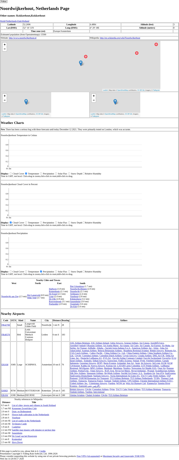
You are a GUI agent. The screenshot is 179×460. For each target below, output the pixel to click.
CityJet (78, 355)
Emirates (88, 360)
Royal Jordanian (138, 371)
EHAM (5, 364)
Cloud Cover (18, 173)
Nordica (126, 368)
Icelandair (121, 363)
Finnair (136, 360)
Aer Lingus (144, 343)
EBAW (5, 395)
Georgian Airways (88, 363)
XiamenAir (152, 383)
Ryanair (150, 371)
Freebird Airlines (153, 360)
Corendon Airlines (90, 355)
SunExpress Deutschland (81, 376)
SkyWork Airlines (112, 373)
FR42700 (6, 325)
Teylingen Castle (19, 424)
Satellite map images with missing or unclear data (33, 430)
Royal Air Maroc (122, 371)
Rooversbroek (55, 301)
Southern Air (149, 373)
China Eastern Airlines (136, 353)
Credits (42, 451)
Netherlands (11, 21)
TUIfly (157, 378)
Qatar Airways (97, 371)
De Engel (53, 294)
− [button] (5, 49)
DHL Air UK (159, 355)
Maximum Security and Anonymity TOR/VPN (123, 456)
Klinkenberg (75, 299)
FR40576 (6, 334)
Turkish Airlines (119, 381)
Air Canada (145, 345)
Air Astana (124, 345)
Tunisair (107, 381)
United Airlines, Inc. (79, 383)
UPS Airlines (133, 381)
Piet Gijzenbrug (77, 286)
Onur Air (161, 368)
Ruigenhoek (54, 291)
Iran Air (130, 363)
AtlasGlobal (75, 350)
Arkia (156, 348)
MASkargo (84, 368)
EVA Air (107, 358)
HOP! (99, 363)
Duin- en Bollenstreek (21, 411)
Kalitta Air (85, 366)
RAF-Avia (109, 371)
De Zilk (52, 299)
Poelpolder (53, 304)
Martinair (108, 368)
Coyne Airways (130, 355)
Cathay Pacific (96, 353)
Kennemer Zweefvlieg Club (24, 408)
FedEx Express (125, 360)
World (2, 21)
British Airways (157, 350)
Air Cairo (134, 345)
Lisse (51, 296)
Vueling (111, 383)
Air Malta (166, 345)
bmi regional (98, 392)
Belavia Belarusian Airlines (110, 350)
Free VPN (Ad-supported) (88, 456)
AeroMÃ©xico (157, 343)
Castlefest (16, 427)
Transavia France (95, 381)
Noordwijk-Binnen (78, 289)
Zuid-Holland (23, 21)
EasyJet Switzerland (152, 358)
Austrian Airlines (89, 350)
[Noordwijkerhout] (81, 63)
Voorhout (74, 296)
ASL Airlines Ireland (100, 343)
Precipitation (48, 173)
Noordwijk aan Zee (9, 296)
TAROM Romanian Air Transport (94, 378)
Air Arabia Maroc (111, 345)
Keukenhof (17, 439)
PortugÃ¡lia (83, 371)
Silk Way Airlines (78, 373)
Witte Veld (31, 297)
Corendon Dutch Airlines (110, 355)
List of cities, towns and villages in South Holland (34, 405)
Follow (3, 1)
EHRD (5, 390)
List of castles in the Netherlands (26, 421)
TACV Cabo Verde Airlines (153, 376)
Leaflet (105, 90)
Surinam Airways (101, 376)
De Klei (73, 306)
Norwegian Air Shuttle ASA (143, 368)
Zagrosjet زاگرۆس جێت (89, 386)
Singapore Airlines (95, 373)
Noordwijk (75, 291)
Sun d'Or (160, 373)
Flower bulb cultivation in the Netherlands (30, 414)
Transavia (82, 381)
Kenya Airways (98, 366)
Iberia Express (109, 363)
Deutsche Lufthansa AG (91, 358)
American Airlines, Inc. (142, 348)
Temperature (33, 173)
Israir (137, 363)
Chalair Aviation (93, 395)
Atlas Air (164, 348)
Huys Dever (17, 442)
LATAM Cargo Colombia (128, 366)
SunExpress (170, 373)
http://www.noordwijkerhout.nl (22, 38)
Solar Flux (62, 173)
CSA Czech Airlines (79, 353)
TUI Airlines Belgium (119, 378)
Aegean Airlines (131, 343)
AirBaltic (92, 348)
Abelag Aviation (77, 395)
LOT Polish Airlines (150, 366)
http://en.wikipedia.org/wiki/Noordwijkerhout (120, 38)
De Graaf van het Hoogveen (24, 436)
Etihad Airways (99, 360)
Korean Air (111, 366)
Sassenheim (75, 301)
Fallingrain (156, 90)
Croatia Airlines (145, 355)
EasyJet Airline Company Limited (127, 358)
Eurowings (112, 360)
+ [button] (5, 44)
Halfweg (53, 289)
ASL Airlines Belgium (80, 343)
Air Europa (156, 345)
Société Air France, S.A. (132, 373)
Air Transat (82, 348)
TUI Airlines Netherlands (141, 378)
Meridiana (117, 368)
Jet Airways (146, 363)
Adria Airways (116, 343)
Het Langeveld (33, 295)
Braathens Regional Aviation (136, 350)
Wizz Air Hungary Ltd (136, 383)
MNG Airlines (96, 368)
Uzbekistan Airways (98, 383)
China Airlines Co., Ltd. (114, 353)
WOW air (120, 383)
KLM (163, 363)
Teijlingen (74, 294)
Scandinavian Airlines (165, 371)
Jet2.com (156, 363)
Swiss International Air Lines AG (125, 376)
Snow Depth (76, 173)
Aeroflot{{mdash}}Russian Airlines (86, 345)
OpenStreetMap (122, 90)
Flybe (142, 360)
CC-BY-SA (140, 90)
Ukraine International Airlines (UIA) (156, 381)
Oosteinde (74, 304)
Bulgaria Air (170, 350)
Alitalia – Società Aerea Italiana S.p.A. (114, 348)
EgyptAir (166, 358)
